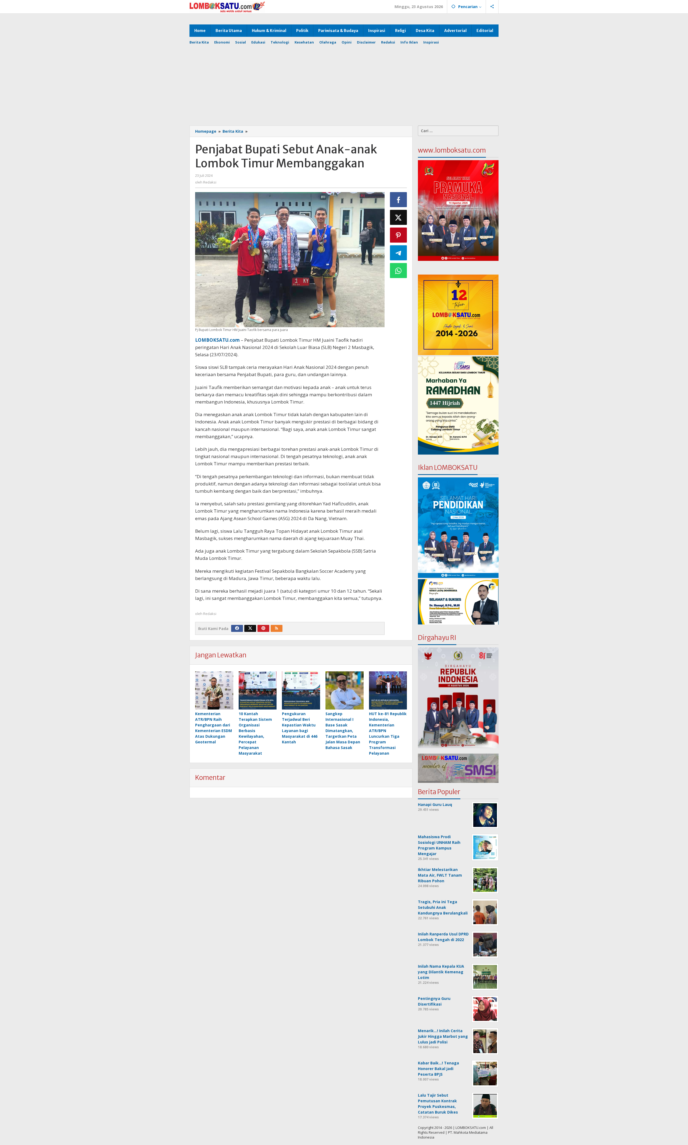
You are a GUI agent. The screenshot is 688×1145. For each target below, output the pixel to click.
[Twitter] (250, 628)
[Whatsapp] (398, 270)
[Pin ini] (398, 235)
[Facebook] (237, 628)
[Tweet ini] (398, 217)
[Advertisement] (348, 82)
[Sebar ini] (398, 199)
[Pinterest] (263, 628)
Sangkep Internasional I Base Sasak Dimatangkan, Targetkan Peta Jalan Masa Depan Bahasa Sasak (342, 730)
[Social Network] (492, 6)
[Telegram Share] (398, 252)
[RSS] (276, 628)
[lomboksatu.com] (227, 6)
